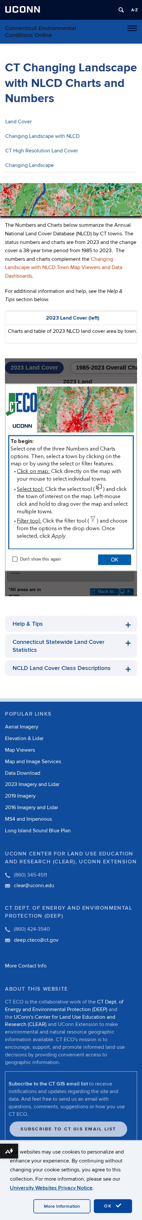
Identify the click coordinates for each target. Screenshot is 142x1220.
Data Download (22, 773)
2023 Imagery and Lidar (32, 784)
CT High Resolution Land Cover (41, 150)
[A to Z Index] (134, 10)
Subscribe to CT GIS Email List (68, 1129)
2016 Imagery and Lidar (31, 807)
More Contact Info (26, 966)
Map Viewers (20, 750)
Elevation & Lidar (24, 738)
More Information (62, 1206)
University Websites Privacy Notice (51, 1188)
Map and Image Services (33, 761)
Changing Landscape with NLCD (42, 136)
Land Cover (18, 121)
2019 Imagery (20, 796)
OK (109, 1206)
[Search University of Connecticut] (121, 10)
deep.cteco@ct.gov (36, 940)
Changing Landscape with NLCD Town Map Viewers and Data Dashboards (63, 267)
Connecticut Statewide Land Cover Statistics (58, 646)
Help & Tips (28, 623)
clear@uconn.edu (34, 885)
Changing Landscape (29, 165)
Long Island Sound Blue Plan (38, 830)
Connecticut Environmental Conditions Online (40, 32)
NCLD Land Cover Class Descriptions (62, 668)
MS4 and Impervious (28, 819)
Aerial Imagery (21, 727)
